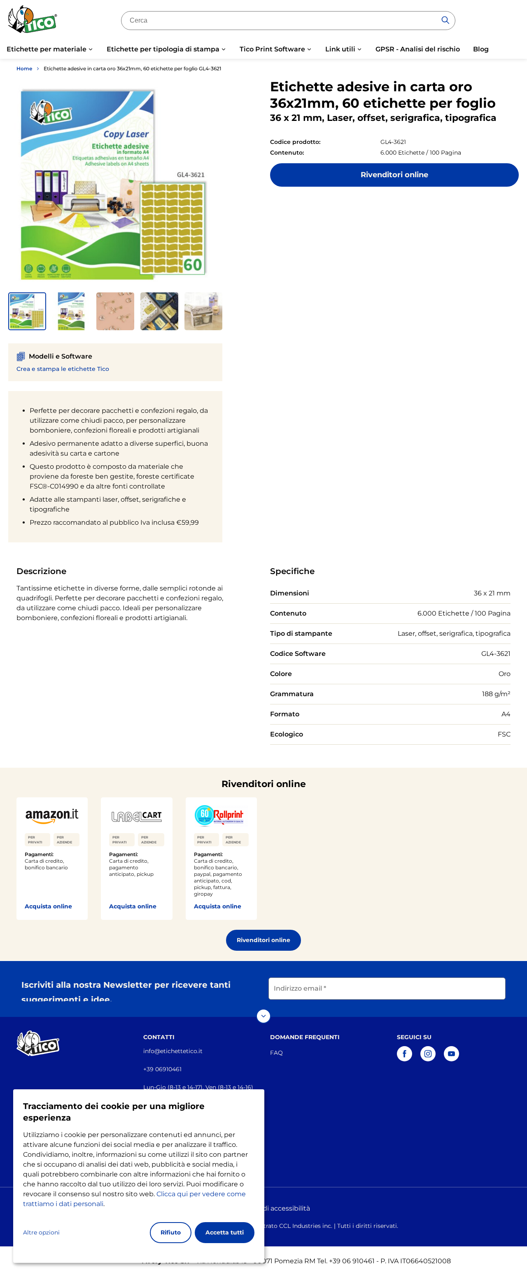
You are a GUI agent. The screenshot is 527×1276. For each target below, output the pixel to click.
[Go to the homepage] (33, 22)
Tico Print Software (272, 49)
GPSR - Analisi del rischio (417, 49)
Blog (481, 49)
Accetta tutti (224, 1232)
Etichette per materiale (46, 49)
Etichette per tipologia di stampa (163, 49)
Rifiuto (171, 1232)
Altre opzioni (41, 1232)
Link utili (340, 49)
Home (24, 68)
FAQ (276, 1052)
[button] (27, 311)
